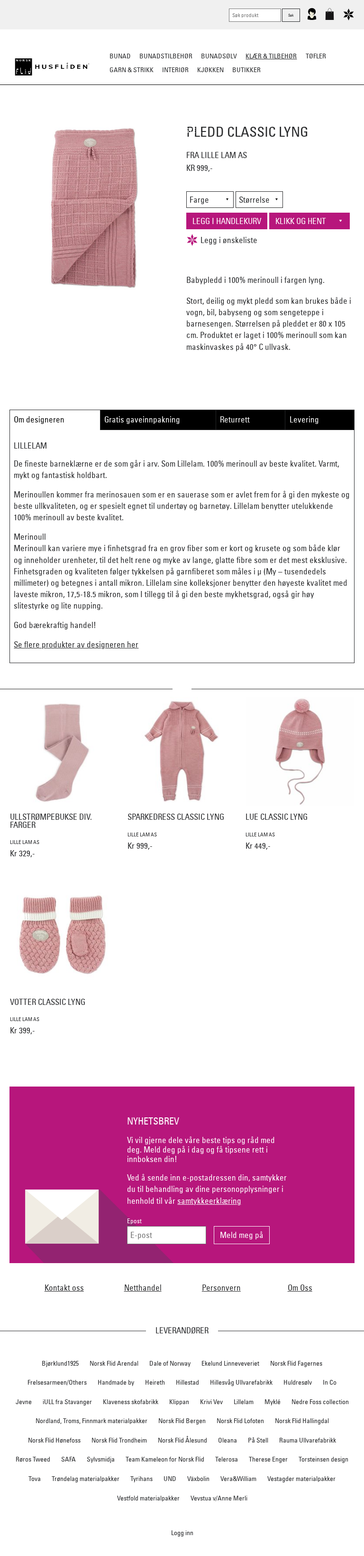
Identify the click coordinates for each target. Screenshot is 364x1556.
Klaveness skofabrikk (130, 1401)
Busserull (98, 116)
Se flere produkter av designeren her (76, 644)
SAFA (68, 1459)
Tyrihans (141, 1478)
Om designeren (39, 419)
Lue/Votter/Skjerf (181, 116)
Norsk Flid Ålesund (182, 1440)
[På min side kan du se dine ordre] (312, 18)
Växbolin (198, 1478)
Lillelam (244, 1401)
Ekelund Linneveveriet (230, 1363)
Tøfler (133, 116)
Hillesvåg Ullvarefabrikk (241, 1382)
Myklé (272, 1401)
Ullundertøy (303, 116)
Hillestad (187, 1382)
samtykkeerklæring (209, 1201)
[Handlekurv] (330, 18)
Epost (134, 1221)
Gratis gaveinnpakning (142, 419)
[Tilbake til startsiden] (52, 66)
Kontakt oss (64, 1288)
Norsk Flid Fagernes (296, 1363)
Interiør (175, 70)
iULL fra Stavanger (67, 1401)
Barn (341, 116)
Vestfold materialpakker (148, 1498)
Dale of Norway (170, 1363)
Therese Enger (268, 1459)
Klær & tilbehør (271, 56)
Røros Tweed (33, 1459)
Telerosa (226, 1459)
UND (170, 1478)
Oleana (227, 1440)
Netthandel (143, 1288)
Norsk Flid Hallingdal (302, 1420)
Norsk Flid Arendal (114, 1363)
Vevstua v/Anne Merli (219, 1498)
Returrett (235, 419)
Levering (304, 419)
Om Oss (300, 1288)
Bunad (120, 56)
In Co (330, 1382)
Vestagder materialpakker (301, 1478)
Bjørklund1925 (60, 1363)
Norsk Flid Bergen (182, 1420)
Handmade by (116, 1382)
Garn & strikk (131, 70)
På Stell (258, 1440)
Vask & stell (182, 130)
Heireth (155, 1382)
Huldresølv (297, 1382)
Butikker (246, 70)
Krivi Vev (211, 1401)
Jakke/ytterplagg (246, 116)
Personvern (221, 1288)
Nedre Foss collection (320, 1401)
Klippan (179, 1401)
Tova (34, 1478)
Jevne (24, 1401)
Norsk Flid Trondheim (119, 1440)
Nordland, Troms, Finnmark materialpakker (91, 1420)
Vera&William (238, 1478)
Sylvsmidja (101, 1459)
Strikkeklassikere (44, 116)
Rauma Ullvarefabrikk (307, 1440)
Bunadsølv (219, 56)
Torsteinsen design (323, 1459)
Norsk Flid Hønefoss (54, 1440)
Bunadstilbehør (165, 56)
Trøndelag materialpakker (85, 1478)
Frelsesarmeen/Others (57, 1382)
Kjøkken (210, 70)
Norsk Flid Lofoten (240, 1420)
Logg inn (182, 1532)
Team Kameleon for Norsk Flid (165, 1459)
